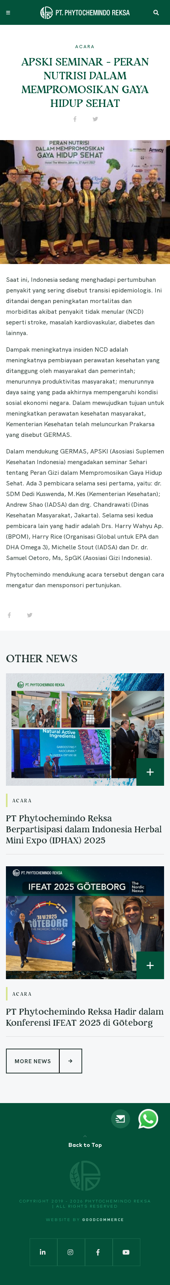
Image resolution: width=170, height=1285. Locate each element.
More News (33, 1061)
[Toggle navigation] (9, 13)
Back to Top (85, 1145)
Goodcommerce (103, 1219)
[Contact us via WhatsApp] (148, 1118)
